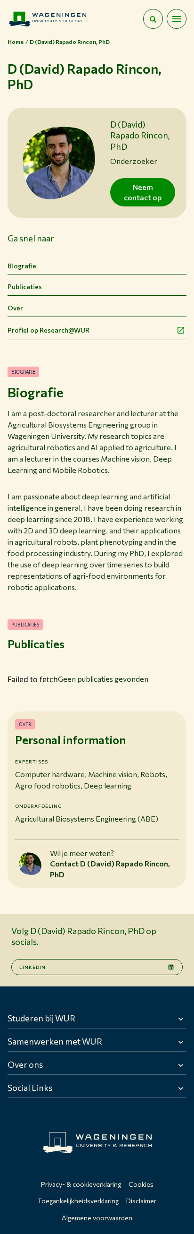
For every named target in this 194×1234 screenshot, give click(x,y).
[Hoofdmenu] (176, 19)
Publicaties (25, 287)
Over (15, 308)
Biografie (22, 266)
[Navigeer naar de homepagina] (48, 18)
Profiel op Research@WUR (48, 330)
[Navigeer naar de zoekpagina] (153, 19)
